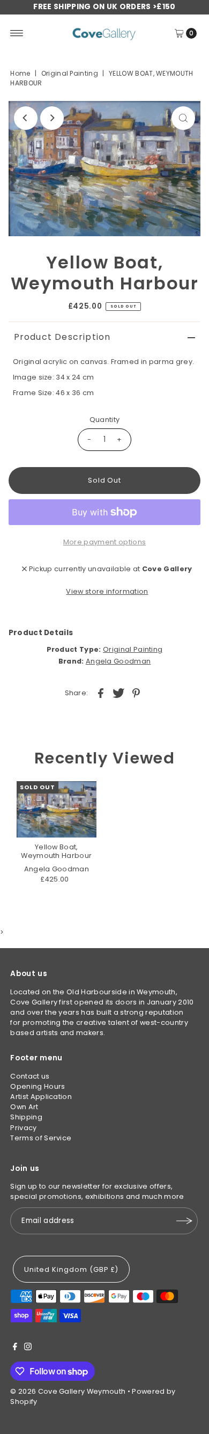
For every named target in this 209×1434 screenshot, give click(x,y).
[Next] (52, 118)
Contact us (29, 1076)
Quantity (104, 419)
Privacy (23, 1127)
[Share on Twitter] (118, 693)
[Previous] (26, 118)
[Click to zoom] (183, 118)
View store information (107, 591)
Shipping (26, 1117)
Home (20, 73)
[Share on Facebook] (101, 693)
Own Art (24, 1106)
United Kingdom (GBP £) (71, 1269)
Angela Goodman (118, 661)
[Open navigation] (17, 33)
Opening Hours (37, 1086)
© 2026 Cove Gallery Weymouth (67, 1391)
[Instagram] (28, 1348)
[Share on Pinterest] (136, 693)
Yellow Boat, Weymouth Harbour (56, 851)
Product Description (62, 337)
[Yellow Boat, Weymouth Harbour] (56, 809)
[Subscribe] (184, 1220)
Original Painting (69, 73)
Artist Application (41, 1096)
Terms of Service (40, 1137)
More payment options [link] (104, 542)
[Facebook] (15, 1348)
